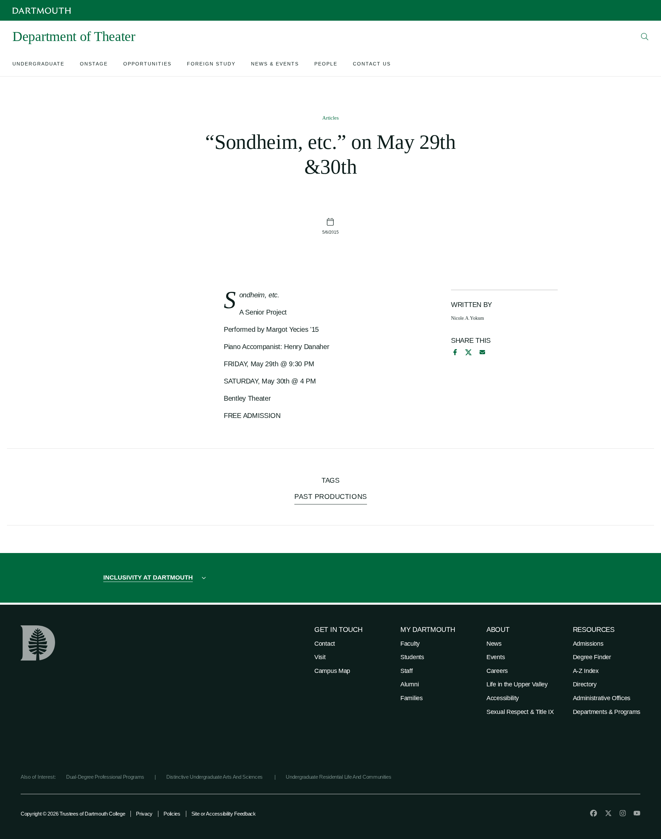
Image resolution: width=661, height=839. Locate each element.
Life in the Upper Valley (517, 684)
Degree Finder (592, 657)
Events (495, 657)
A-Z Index (586, 670)
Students (412, 657)
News (494, 643)
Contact (324, 643)
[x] (468, 352)
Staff (406, 670)
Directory (585, 684)
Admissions (588, 643)
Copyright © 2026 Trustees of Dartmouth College (73, 814)
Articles (330, 118)
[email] (482, 352)
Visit (320, 657)
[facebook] (454, 352)
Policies (172, 814)
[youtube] (636, 813)
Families (411, 698)
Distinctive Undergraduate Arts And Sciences (215, 777)
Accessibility (502, 698)
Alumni (409, 684)
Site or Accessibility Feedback (223, 814)
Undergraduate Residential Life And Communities (338, 777)
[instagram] (623, 813)
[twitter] (608, 813)
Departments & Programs (606, 711)
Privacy (144, 814)
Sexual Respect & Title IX (520, 711)
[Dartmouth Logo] (41, 10)
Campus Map (332, 670)
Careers (497, 670)
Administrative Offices (601, 698)
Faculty (410, 643)
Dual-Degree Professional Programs (105, 777)
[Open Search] (645, 36)
